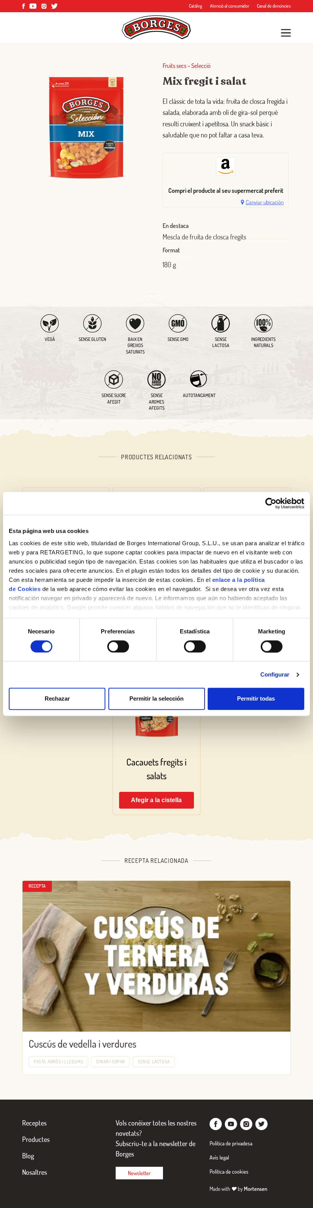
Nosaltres (34, 1172)
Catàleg (195, 6)
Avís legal (219, 1157)
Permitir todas (256, 699)
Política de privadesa (231, 1143)
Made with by (238, 1188)
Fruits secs (174, 65)
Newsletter (139, 1173)
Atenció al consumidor (229, 6)
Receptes (34, 1123)
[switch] (118, 646)
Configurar (275, 674)
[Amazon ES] (225, 166)
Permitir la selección (156, 699)
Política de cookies (229, 1171)
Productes (36, 1139)
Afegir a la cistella (156, 800)
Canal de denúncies (274, 6)
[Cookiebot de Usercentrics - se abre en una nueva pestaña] (270, 503)
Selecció (201, 65)
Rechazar (57, 699)
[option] (225, 168)
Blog (28, 1155)
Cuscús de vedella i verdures (82, 1043)
